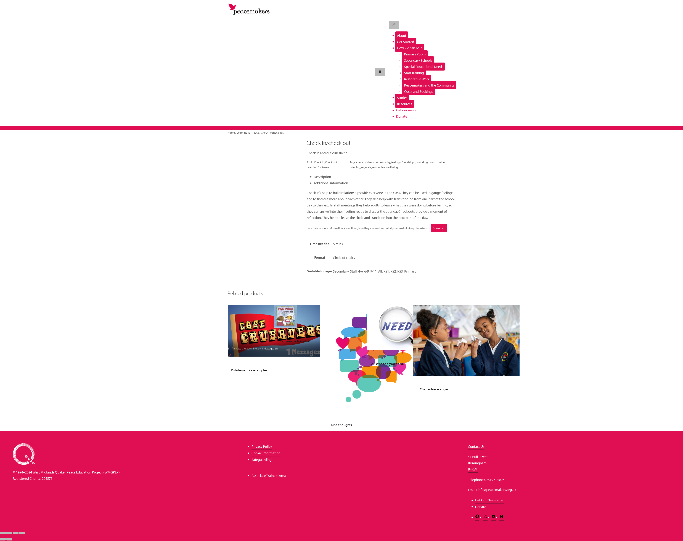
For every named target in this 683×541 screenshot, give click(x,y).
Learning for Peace (248, 132)
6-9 (366, 271)
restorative (378, 167)
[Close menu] (394, 25)
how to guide (437, 162)
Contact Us (476, 446)
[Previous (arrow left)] (3, 539)
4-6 (360, 271)
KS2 (393, 271)
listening (355, 167)
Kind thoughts (341, 425)
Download (439, 228)
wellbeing (392, 167)
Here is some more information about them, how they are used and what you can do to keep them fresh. (368, 228)
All (380, 271)
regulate (366, 167)
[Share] (15, 533)
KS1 (386, 271)
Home (231, 132)
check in (361, 162)
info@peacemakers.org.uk (497, 489)
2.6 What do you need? (387, 364)
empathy (385, 162)
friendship (408, 162)
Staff (353, 271)
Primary (410, 271)
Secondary (341, 271)
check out (373, 162)
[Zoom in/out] (3, 533)
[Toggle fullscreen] (9, 533)
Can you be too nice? (295, 341)
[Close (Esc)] (22, 533)
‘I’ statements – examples (249, 370)
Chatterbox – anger (434, 389)
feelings (396, 162)
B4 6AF (473, 469)
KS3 (400, 271)
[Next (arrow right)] (9, 539)
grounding (421, 162)
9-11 (373, 271)
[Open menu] (380, 72)
